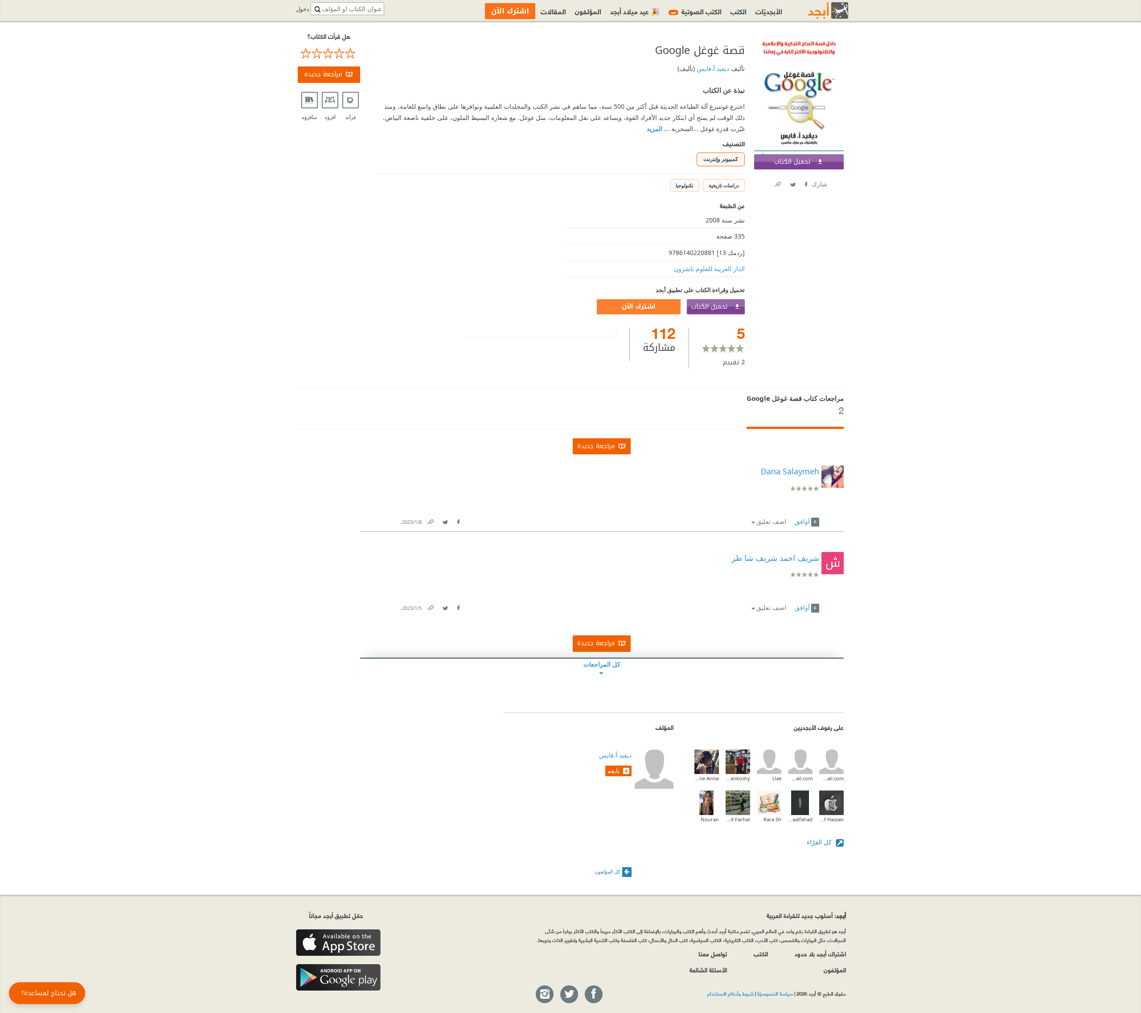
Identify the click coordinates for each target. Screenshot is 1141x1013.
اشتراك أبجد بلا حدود (820, 953)
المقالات (553, 10)
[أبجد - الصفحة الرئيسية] (817, 10)
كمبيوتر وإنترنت (720, 159)
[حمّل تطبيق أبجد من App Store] (338, 943)
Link (430, 520)
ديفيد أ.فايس (712, 68)
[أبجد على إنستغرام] (544, 994)
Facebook (805, 182)
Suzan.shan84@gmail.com (831, 778)
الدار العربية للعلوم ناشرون (709, 268)
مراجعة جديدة (323, 74)
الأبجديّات (768, 10)
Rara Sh (772, 819)
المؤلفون (588, 10)
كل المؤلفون (607, 871)
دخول (302, 9)
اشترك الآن (639, 307)
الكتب (739, 10)
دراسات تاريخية (724, 185)
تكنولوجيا (685, 185)
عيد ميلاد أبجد (635, 10)
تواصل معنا (712, 953)
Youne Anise (706, 778)
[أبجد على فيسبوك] (593, 994)
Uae (776, 778)
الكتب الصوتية (696, 10)
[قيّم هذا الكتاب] (329, 53)
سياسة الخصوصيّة (775, 993)
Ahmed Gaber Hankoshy (738, 778)
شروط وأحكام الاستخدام (730, 993)
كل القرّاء (820, 842)
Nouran (710, 819)
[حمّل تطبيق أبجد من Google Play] (338, 978)
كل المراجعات (601, 664)
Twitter (792, 182)
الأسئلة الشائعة (708, 969)
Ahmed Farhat (738, 819)
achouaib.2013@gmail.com (800, 778)
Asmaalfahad (800, 819)
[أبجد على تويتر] (568, 994)
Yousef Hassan (831, 819)
